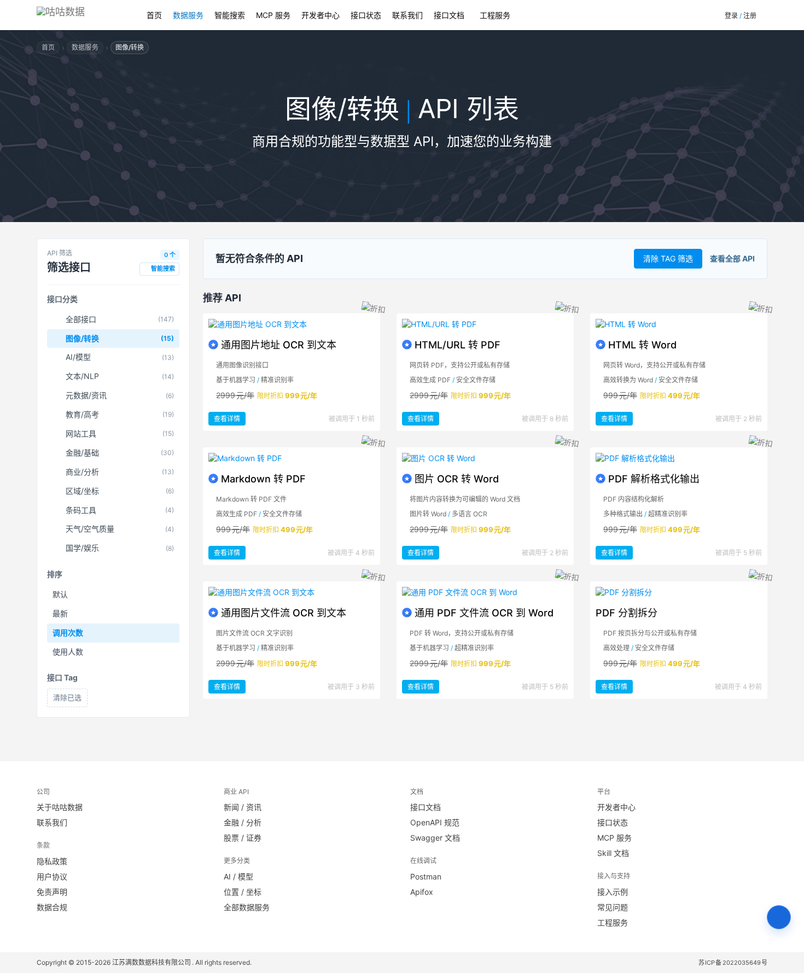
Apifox (421, 891)
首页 (154, 15)
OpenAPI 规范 (434, 822)
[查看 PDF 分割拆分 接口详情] (679, 592)
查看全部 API (732, 258)
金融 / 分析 (242, 822)
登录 (731, 15)
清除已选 (67, 697)
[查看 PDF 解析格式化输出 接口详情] (679, 458)
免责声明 (52, 891)
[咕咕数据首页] (80, 15)
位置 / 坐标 (242, 891)
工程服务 (495, 15)
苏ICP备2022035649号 (733, 962)
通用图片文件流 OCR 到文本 (283, 613)
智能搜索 (229, 15)
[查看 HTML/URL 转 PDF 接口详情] (485, 324)
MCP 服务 (273, 15)
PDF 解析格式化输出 (654, 479)
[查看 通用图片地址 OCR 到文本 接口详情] (291, 324)
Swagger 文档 (435, 837)
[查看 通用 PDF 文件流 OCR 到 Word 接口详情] (485, 592)
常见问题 (612, 907)
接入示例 (612, 891)
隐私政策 (52, 861)
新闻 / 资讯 (242, 807)
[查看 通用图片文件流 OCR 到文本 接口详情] (291, 592)
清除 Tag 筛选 (668, 258)
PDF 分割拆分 (626, 613)
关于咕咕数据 (60, 807)
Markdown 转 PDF (263, 479)
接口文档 (449, 15)
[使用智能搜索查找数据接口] (779, 917)
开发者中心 (320, 15)
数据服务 (188, 15)
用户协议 (52, 876)
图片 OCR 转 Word (457, 479)
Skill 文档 (613, 853)
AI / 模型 (238, 876)
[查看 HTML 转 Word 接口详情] (679, 324)
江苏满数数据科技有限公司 (152, 962)
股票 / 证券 (242, 837)
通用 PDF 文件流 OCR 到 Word (484, 613)
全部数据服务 (247, 907)
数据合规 (52, 907)
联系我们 (407, 15)
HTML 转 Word (642, 345)
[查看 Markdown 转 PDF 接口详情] (291, 458)
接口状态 (366, 15)
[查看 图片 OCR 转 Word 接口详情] (485, 458)
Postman (425, 876)
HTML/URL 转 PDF (457, 345)
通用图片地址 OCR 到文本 (278, 345)
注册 (749, 15)
